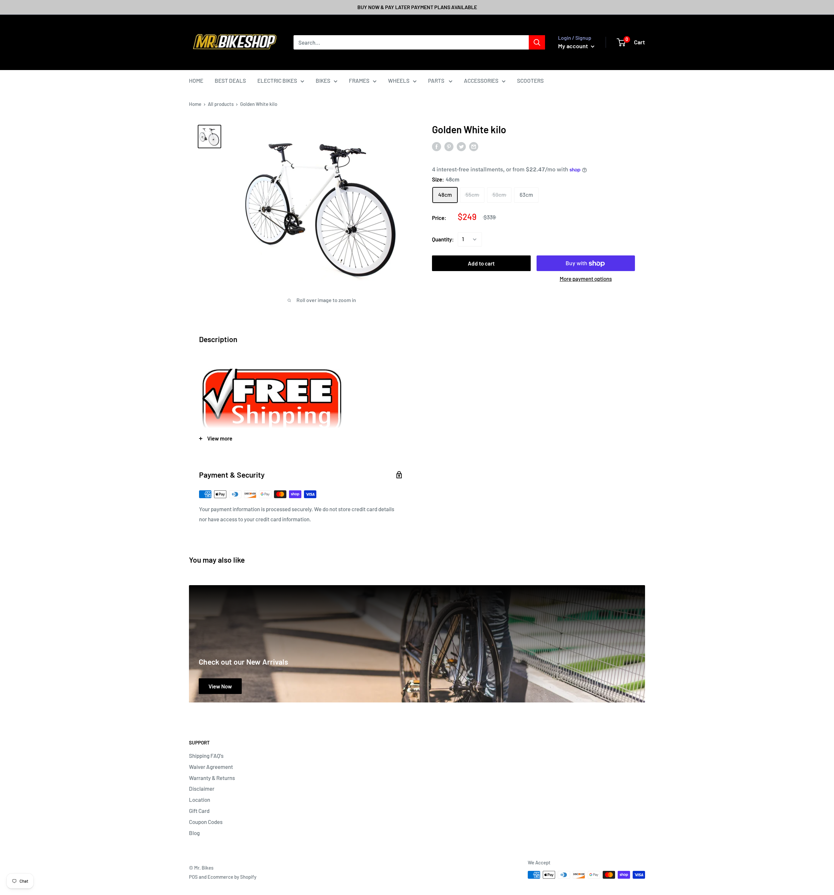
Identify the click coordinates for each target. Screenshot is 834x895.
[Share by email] (473, 146)
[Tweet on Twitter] (461, 146)
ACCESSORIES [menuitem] (481, 80)
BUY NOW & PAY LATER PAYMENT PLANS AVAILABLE (417, 7)
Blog (194, 833)
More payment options (586, 279)
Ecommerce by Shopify (232, 877)
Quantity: (443, 239)
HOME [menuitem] (196, 80)
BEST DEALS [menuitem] (230, 80)
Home (195, 104)
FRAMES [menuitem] (359, 80)
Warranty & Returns (212, 777)
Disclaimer (201, 788)
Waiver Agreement (211, 766)
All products (221, 104)
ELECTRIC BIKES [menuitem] (277, 80)
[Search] (537, 42)
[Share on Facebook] (436, 146)
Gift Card (199, 810)
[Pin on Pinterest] (448, 146)
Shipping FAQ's (206, 755)
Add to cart (481, 263)
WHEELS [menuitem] (399, 80)
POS (193, 877)
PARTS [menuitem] (436, 80)
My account (573, 46)
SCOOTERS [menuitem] (530, 80)
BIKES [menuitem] (323, 80)
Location (199, 799)
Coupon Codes (206, 821)
